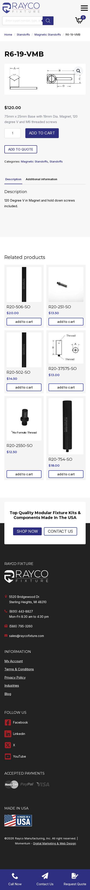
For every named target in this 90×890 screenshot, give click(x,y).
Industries (11, 685)
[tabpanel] (45, 199)
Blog (7, 694)
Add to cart (42, 133)
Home (8, 34)
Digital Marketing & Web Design (54, 843)
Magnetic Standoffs (48, 34)
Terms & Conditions (19, 669)
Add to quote (20, 149)
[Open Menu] (84, 8)
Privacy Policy (15, 677)
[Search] (48, 20)
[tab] (13, 179)
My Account (13, 661)
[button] (78, 70)
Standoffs (23, 34)
